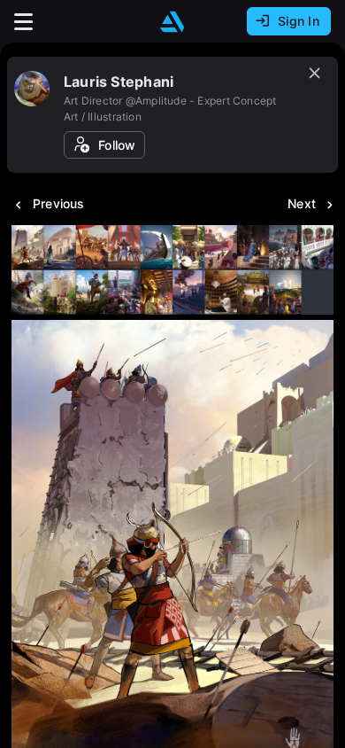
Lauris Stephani (118, 81)
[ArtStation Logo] (172, 22)
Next (302, 203)
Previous (59, 203)
